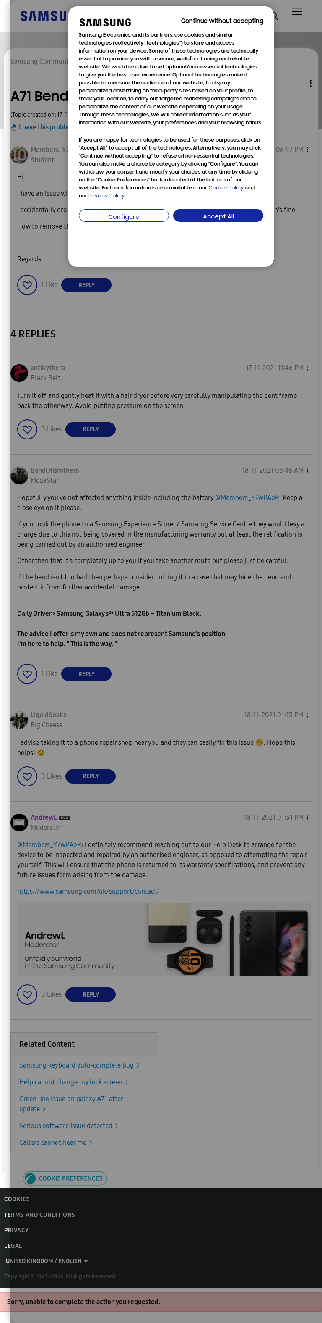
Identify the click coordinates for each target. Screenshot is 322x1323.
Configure (124, 217)
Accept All (218, 217)
